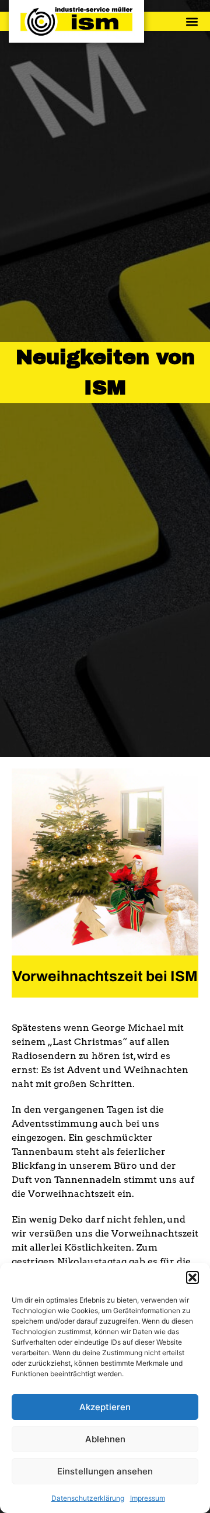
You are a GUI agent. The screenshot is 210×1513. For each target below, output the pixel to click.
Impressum (147, 1498)
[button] (192, 1277)
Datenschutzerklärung (87, 1498)
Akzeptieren (105, 1406)
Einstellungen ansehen (105, 1471)
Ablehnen (105, 1439)
